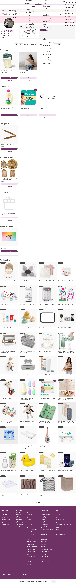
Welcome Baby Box (5, 526)
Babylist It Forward (19, 522)
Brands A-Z (29, 519)
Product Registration (59, 526)
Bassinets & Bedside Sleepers (32, 526)
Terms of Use (58, 521)
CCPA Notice (58, 527)
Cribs (28, 539)
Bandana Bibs (29, 522)
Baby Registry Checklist (6, 517)
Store (21, 44)
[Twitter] (14, 577)
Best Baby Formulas (44, 521)
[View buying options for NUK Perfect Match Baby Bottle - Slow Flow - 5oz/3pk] (67, 271)
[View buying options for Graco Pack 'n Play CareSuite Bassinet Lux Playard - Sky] (28, 341)
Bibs (28, 527)
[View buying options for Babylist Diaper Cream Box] (9, 318)
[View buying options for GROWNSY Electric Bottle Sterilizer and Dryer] (28, 294)
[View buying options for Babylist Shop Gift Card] (9, 237)
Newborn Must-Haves (31, 516)
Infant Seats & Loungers (31, 551)
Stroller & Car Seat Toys (31, 563)
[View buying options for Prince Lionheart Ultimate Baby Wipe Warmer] (28, 365)
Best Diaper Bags (44, 534)
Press (17, 531)
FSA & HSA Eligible (30, 521)
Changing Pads (30, 537)
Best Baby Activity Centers (46, 514)
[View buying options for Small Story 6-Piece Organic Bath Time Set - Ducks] (48, 461)
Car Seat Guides (44, 512)
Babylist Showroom (19, 519)
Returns (57, 517)
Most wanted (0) (33, 44)
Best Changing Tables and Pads (46, 532)
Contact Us (58, 514)
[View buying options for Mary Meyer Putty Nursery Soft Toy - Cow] (28, 411)
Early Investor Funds (19, 524)
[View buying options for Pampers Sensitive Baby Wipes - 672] (48, 388)
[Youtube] (16, 577)
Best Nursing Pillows (44, 539)
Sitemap (57, 529)
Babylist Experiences (19, 521)
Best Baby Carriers (44, 517)
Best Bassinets (43, 527)
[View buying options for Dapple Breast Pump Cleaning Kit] (67, 294)
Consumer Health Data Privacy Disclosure (63, 524)
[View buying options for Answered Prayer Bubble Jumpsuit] (9, 203)
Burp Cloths (29, 532)
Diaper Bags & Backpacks (31, 541)
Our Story (17, 529)
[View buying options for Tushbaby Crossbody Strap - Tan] (9, 134)
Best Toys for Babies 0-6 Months (47, 549)
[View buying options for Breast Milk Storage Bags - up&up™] (9, 435)
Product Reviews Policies (60, 534)
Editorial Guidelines (59, 532)
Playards (28, 559)
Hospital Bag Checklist (6, 519)
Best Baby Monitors (44, 524)
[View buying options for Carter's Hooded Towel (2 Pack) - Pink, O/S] (48, 271)
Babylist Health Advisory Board (61, 519)
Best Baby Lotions (44, 522)
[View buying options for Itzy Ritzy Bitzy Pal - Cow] (9, 365)
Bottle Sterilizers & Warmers (32, 529)
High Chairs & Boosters (31, 549)
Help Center (58, 512)
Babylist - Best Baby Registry (6, 14)
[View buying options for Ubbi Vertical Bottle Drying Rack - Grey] (48, 294)
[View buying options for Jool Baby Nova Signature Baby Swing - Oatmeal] (9, 271)
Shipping (57, 516)
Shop (28, 510)
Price (17, 44)
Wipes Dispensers (30, 569)
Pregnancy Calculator (45, 561)
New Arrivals (29, 512)
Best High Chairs (44, 537)
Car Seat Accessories (31, 534)
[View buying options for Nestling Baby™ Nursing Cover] (28, 61)
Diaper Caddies (30, 542)
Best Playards (43, 541)
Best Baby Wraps (44, 526)
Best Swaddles (43, 546)
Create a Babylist (5, 512)
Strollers (28, 566)
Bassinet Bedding (30, 524)
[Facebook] (8, 577)
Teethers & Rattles (30, 568)
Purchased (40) (41, 44)
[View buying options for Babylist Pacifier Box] (67, 435)
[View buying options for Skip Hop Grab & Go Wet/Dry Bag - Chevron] (48, 484)
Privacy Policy (58, 522)
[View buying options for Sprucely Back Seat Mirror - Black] (48, 318)
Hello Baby (18, 526)
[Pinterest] (11, 577)
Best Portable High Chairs (45, 542)
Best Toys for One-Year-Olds (46, 551)
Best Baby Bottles (44, 516)
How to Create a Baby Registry (7, 521)
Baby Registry (6, 510)
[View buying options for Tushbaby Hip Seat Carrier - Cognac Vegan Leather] (67, 365)
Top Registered (29, 517)
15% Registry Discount (6, 524)
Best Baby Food (44, 519)
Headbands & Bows (30, 547)
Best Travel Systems (45, 556)
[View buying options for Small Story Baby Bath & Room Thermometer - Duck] (28, 461)
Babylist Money (18, 514)
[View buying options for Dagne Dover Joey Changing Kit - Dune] (28, 484)
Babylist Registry (19, 512)
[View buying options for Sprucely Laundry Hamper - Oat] (67, 484)
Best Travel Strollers (44, 554)
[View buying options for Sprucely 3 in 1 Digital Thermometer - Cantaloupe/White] (48, 435)
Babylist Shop (18, 517)
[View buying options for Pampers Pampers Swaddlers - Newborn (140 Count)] (28, 97)
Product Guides (45, 510)
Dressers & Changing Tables (32, 546)
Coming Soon (29, 514)
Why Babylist (4, 516)
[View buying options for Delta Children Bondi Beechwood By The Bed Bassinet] (9, 341)
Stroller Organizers (30, 564)
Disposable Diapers (30, 544)
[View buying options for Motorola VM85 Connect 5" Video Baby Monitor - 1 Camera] (67, 318)
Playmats (29, 561)
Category (26, 44)
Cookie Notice (58, 531)
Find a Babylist (4, 514)
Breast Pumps (29, 531)
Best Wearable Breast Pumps (46, 559)
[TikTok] (3, 577)
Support (58, 510)
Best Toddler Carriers (44, 547)
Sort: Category (57, 44)
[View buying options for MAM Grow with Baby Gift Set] (48, 341)
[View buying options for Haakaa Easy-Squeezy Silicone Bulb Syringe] (9, 461)
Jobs (17, 527)
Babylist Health (18, 516)
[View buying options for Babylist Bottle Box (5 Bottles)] (9, 294)
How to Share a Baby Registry (7, 522)
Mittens (28, 554)
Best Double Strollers (45, 536)
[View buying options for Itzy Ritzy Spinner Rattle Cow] (9, 388)
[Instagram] (6, 577)
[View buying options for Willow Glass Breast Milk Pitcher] (9, 61)
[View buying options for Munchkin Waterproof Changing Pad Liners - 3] (9, 484)
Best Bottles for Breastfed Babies (47, 529)
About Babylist (20, 510)
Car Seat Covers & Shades (32, 536)
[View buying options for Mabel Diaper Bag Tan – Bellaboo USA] (48, 97)
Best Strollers (43, 544)
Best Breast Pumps (44, 531)
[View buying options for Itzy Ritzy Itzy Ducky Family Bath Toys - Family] (28, 318)
